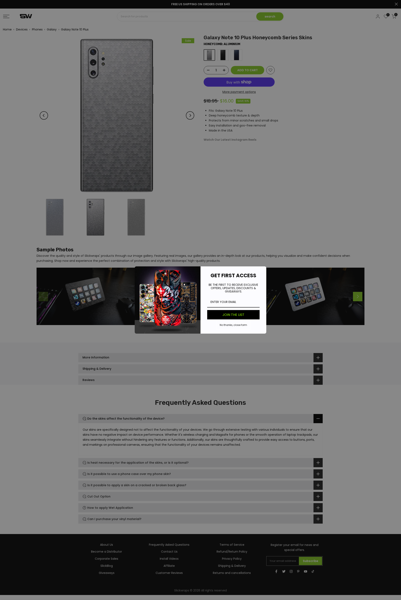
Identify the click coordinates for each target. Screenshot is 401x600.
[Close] (261, 271)
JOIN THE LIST (233, 314)
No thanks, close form (233, 325)
